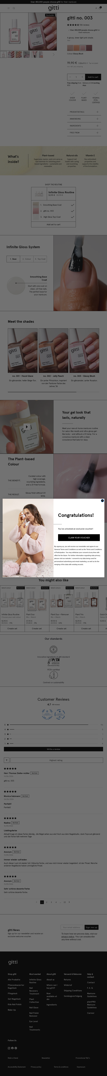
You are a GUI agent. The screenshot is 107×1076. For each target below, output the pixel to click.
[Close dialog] (102, 500)
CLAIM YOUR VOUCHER (79, 537)
